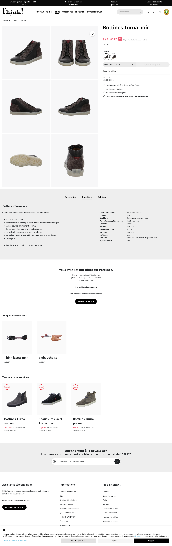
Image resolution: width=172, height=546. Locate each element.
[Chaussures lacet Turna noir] (51, 399)
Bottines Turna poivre (83, 421)
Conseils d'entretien (68, 491)
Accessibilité (65, 525)
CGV (61, 496)
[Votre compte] (154, 12)
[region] (50, 106)
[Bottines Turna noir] (26, 52)
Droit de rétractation (68, 500)
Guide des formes (109, 496)
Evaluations (64, 521)
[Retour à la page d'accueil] (12, 12)
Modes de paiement (110, 521)
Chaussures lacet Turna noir (50, 421)
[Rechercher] (140, 12)
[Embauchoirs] (51, 337)
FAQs (105, 500)
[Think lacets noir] (17, 337)
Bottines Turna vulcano (14, 421)
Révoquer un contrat (14, 507)
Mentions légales (66, 504)
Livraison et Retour (110, 508)
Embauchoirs (48, 358)
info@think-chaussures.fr (86, 287)
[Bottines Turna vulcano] (113, 56)
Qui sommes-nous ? (67, 513)
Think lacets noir (16, 358)
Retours (106, 504)
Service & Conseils (110, 513)
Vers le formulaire (86, 301)
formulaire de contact (21, 500)
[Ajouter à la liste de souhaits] (92, 33)
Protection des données (69, 508)
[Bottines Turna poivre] (86, 399)
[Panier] (160, 12)
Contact (106, 491)
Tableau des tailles (110, 517)
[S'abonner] (117, 461)
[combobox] (127, 12)
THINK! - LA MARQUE (68, 517)
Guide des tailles (109, 71)
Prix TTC (106, 44)
